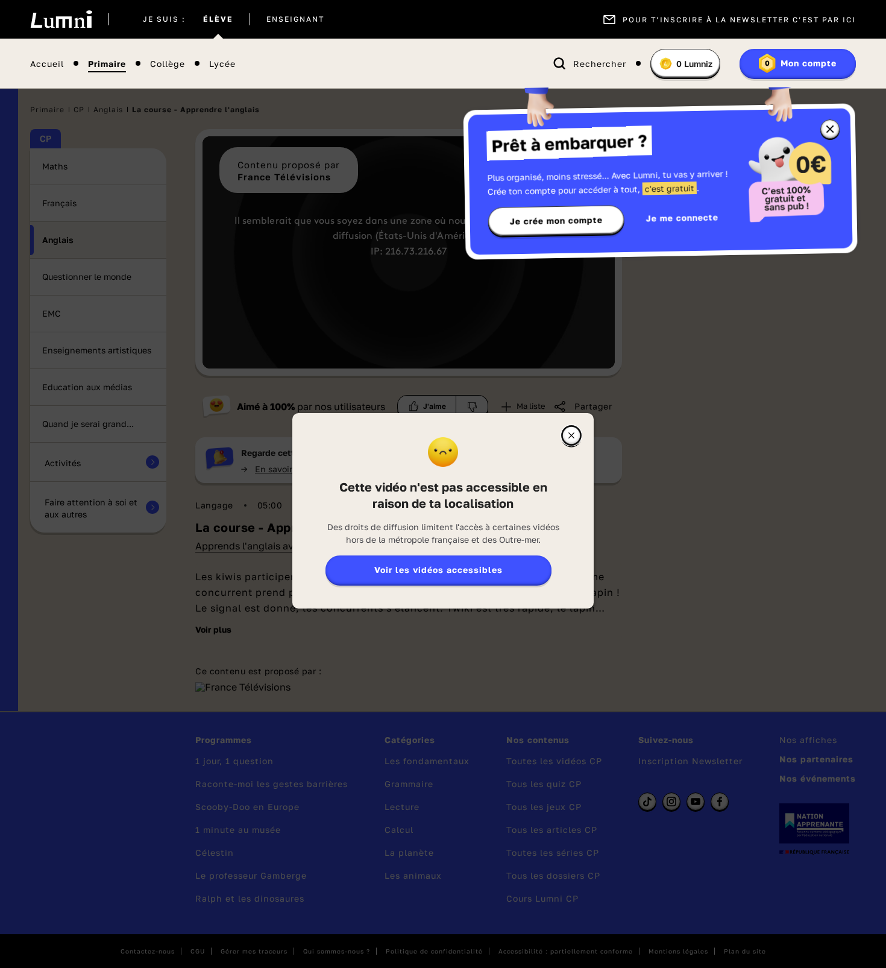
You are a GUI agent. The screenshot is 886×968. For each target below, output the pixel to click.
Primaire (107, 64)
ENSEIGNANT (295, 19)
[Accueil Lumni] (61, 19)
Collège (167, 64)
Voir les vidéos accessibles (438, 570)
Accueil (47, 64)
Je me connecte (682, 217)
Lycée (222, 64)
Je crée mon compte (556, 221)
